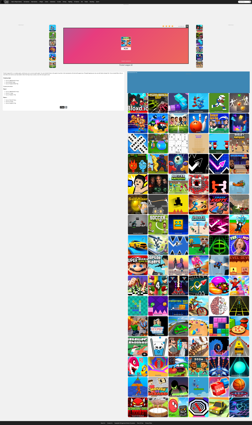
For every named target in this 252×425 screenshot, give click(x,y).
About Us (103, 423)
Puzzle (86, 2)
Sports (97, 2)
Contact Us (109, 423)
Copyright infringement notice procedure (124, 423)
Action (46, 2)
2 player (62, 107)
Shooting (92, 2)
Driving (64, 2)
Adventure (52, 2)
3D (66, 107)
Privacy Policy (148, 423)
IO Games (76, 2)
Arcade (59, 2)
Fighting (70, 2)
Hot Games (26, 2)
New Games (34, 2)
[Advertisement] (126, 14)
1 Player (41, 2)
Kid (82, 2)
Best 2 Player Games (16, 2)
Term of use (140, 423)
